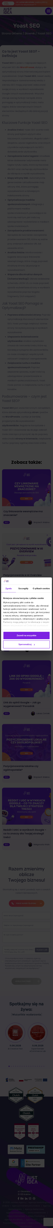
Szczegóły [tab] (23, 588)
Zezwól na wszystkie (26, 635)
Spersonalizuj (25, 644)
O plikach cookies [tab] (41, 588)
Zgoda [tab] (8, 588)
